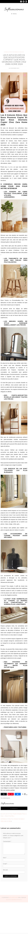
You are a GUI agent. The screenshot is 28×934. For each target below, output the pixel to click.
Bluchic (8, 899)
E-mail (5, 863)
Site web (5, 869)
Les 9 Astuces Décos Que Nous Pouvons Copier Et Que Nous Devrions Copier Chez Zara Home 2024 (14, 59)
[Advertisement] (14, 31)
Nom (4, 857)
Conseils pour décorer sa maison (14, 52)
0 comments (14, 808)
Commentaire (7, 841)
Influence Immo (13, 897)
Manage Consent (16, 899)
